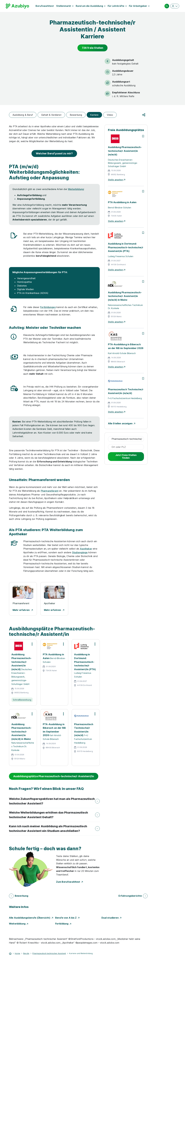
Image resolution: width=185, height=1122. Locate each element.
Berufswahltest (45, 5)
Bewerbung (76, 114)
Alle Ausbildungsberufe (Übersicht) (30, 917)
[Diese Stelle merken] (143, 136)
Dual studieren (110, 917)
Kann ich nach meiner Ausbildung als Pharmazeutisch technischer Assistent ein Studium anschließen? (48, 829)
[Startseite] (10, 953)
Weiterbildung (76, 189)
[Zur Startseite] (17, 6)
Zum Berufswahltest (68, 881)
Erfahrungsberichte (130, 895)
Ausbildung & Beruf (23, 114)
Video (110, 114)
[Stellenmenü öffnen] (32, 644)
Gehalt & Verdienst (51, 114)
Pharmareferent (49, 490)
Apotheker (86, 548)
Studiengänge (80, 552)
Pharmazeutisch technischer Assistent (49, 953)
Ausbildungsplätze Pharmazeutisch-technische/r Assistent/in (53, 776)
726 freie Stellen (92, 47)
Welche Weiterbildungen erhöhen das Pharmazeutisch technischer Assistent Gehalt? (48, 815)
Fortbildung (62, 923)
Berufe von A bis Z (66, 917)
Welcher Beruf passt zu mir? (54, 153)
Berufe (26, 953)
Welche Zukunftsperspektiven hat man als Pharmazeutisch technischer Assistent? (52, 801)
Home (17, 953)
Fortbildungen (48, 307)
